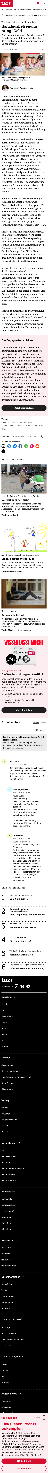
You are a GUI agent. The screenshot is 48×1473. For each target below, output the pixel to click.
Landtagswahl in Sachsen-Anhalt (16, 1077)
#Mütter (29, 425)
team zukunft (7, 1247)
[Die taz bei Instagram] (28, 987)
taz (7, 980)
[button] (45, 3)
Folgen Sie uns (7, 986)
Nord (3, 1040)
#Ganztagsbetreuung (9, 422)
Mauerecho (6, 1217)
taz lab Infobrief (8, 1266)
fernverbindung (8, 1205)
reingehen (6, 1229)
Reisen (4, 1364)
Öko (3, 1010)
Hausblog (5, 1114)
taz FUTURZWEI (8, 1333)
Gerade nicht (35, 1417)
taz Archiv (6, 1345)
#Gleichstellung (26, 422)
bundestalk (6, 1199)
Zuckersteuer (7, 1065)
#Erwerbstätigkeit (8, 425)
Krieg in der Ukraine (10, 1071)
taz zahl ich (6, 1162)
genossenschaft (8, 1156)
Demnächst (6, 1284)
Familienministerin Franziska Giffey (20, 224)
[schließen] (44, 1417)
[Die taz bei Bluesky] (22, 987)
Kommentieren (19, 436)
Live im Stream (8, 1296)
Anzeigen (5, 1382)
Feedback (6, 1401)
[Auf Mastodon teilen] (9, 446)
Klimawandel (7, 1089)
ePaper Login (7, 1413)
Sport (4, 1028)
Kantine (4, 1370)
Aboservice (6, 1407)
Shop (3, 1376)
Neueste (36, 723)
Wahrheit (5, 1046)
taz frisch (5, 1254)
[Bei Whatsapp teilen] (26, 446)
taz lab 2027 (7, 1308)
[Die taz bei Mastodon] (17, 987)
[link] (7, 10)
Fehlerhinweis (32, 436)
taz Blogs (5, 1327)
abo (3, 1150)
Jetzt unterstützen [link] (24, 408)
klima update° (7, 1211)
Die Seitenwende (9, 1120)
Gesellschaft (7, 1016)
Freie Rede (6, 1223)
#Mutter (20, 425)
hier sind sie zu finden (13, 748)
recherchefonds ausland (12, 1168)
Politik (4, 1004)
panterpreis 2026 (9, 1180)
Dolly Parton (7, 1083)
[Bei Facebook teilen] (20, 446)
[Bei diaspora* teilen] (32, 446)
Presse (4, 1132)
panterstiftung (8, 1174)
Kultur (4, 1022)
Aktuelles (5, 1108)
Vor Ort (4, 1290)
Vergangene (7, 1302)
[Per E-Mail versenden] (3, 446)
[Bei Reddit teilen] (37, 446)
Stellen (4, 1126)
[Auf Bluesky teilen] (15, 446)
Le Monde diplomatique (12, 1339)
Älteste (44, 723)
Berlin (4, 1034)
